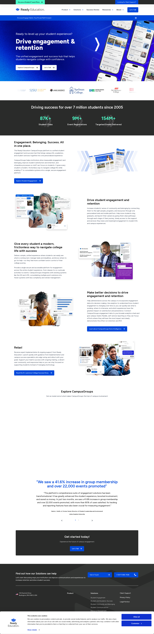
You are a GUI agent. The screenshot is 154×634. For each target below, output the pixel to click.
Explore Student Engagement (26, 174)
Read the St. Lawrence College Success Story (32, 367)
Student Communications (99, 601)
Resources (106, 10)
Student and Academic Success (102, 595)
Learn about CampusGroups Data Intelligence (105, 323)
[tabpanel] (77, 492)
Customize (135, 623)
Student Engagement (98, 591)
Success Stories (93, 10)
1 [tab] (75, 514)
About (118, 10)
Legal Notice (125, 595)
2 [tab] (79, 514)
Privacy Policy (125, 591)
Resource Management (98, 604)
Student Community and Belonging (103, 598)
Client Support (125, 587)
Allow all (136, 617)
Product (70, 587)
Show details (32, 630)
